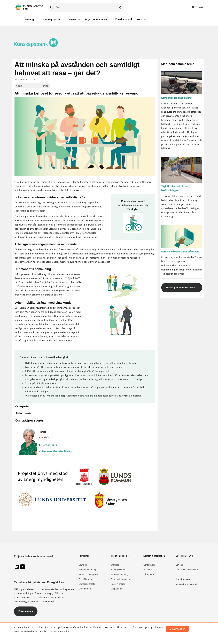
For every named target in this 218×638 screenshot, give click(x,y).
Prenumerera (25, 611)
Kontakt (141, 19)
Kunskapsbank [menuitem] (124, 19)
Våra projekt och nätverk (187, 570)
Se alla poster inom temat (180, 287)
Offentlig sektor (51, 19)
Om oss (72, 19)
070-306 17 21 (50, 445)
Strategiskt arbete (87, 584)
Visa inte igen (177, 628)
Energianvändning (87, 570)
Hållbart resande (23, 413)
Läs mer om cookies (60, 631)
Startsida (83, 565)
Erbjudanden (85, 589)
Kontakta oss (149, 565)
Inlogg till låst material (186, 584)
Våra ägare (148, 574)
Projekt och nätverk (95, 19)
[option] (197, 7)
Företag (29, 19)
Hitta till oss (148, 570)
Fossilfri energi (85, 579)
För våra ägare (183, 579)
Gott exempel (32, 86)
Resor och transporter (89, 574)
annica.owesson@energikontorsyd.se (55, 451)
